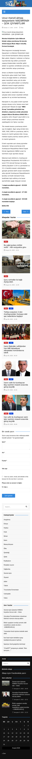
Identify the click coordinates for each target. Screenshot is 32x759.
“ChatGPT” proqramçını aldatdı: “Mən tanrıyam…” (15, 649)
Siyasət (6, 577)
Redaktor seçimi (9, 565)
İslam (5, 540)
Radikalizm (7, 561)
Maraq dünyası (8, 544)
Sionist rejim (8, 573)
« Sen (4, 753)
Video (5, 598)
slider (11, 308)
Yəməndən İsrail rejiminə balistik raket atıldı (16, 632)
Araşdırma (7, 519)
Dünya (6, 523)
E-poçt (4, 460)
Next (24, 211)
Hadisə (6, 528)
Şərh (4, 442)
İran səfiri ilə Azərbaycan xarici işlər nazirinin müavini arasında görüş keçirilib (16, 419)
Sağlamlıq (7, 569)
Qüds (5, 556)
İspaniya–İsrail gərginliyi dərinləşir (14, 644)
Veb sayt (4, 468)
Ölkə (22, 27)
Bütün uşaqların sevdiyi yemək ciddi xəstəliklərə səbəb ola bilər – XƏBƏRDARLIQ (15, 625)
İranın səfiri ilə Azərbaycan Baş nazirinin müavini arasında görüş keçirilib (16, 385)
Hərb (5, 532)
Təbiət (6, 585)
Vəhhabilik (7, 594)
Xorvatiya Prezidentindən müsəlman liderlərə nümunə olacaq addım (15, 617)
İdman (6, 536)
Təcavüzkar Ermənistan (11, 589)
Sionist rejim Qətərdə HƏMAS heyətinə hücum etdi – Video (13, 611)
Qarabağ (6, 552)
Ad (3, 452)
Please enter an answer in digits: (12, 483)
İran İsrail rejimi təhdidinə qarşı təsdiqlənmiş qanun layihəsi (13, 639)
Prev (7, 211)
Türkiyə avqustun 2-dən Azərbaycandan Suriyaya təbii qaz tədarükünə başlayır (15, 314)
